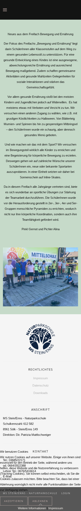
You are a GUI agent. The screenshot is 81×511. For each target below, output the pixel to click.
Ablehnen (40, 501)
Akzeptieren (13, 501)
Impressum (55, 508)
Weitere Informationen (32, 508)
